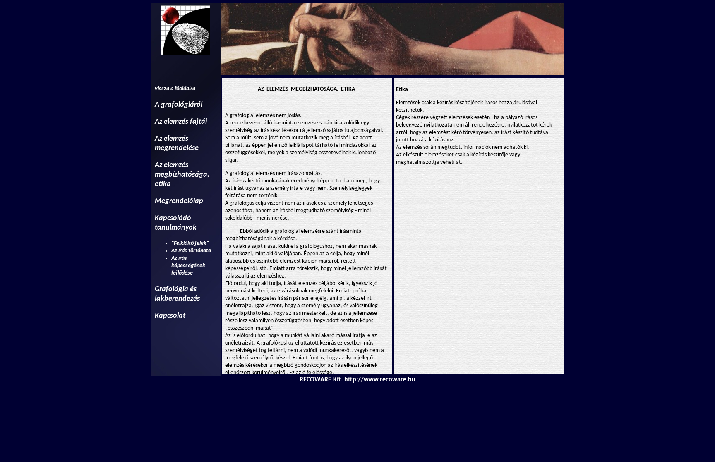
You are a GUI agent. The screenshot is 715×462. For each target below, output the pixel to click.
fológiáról (187, 105)
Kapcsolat (170, 316)
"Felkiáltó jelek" (190, 243)
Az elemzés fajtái (181, 122)
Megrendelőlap (179, 201)
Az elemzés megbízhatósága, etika (182, 174)
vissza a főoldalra (175, 89)
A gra (163, 105)
